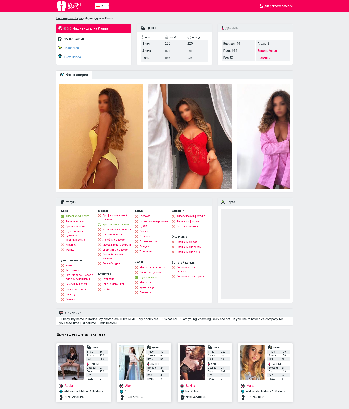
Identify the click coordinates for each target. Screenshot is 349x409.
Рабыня (144, 231)
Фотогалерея (76, 75)
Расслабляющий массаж (113, 256)
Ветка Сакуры (111, 263)
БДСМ (143, 226)
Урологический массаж (117, 229)
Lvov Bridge (72, 57)
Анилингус (146, 292)
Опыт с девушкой (150, 272)
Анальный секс (75, 221)
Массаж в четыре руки (117, 244)
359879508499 (74, 397)
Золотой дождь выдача (186, 269)
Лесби (106, 289)
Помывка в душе (76, 289)
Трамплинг (146, 251)
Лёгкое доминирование (154, 221)
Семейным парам (76, 284)
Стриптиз (108, 278)
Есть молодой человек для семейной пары (80, 276)
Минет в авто (148, 282)
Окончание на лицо (188, 251)
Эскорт (70, 265)
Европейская (267, 51)
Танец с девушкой (114, 284)
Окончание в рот (187, 241)
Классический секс (77, 216)
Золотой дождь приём (191, 276)
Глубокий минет (149, 277)
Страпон (145, 236)
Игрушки (71, 244)
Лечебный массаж (114, 239)
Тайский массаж (112, 234)
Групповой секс (75, 231)
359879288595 (135, 397)
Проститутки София (69, 18)
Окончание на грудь (189, 246)
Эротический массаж (116, 224)
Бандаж (144, 246)
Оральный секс (75, 226)
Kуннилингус (147, 287)
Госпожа (145, 216)
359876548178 (74, 39)
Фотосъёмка (73, 270)
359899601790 (256, 397)
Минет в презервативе (154, 267)
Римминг (71, 299)
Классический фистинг (191, 216)
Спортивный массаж (115, 249)
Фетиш (70, 249)
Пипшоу (70, 294)
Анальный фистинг (188, 221)
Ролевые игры (148, 241)
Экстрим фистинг (187, 226)
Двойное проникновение (75, 237)
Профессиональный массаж (115, 217)
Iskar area (71, 48)
